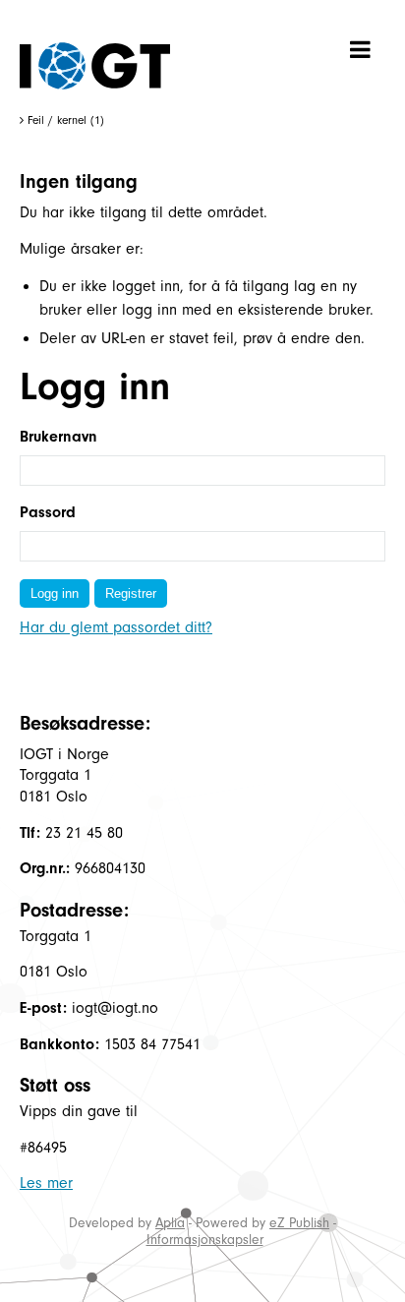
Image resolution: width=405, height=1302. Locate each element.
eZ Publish (299, 1222)
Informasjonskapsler (204, 1239)
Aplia (170, 1222)
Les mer (46, 1183)
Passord (48, 512)
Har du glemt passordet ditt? (116, 627)
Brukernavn (58, 436)
